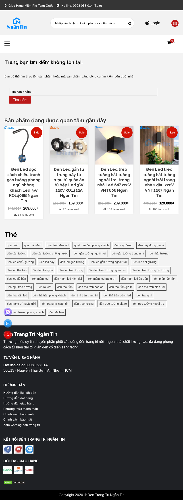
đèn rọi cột (44, 287)
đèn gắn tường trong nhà (128, 253)
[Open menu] (175, 23)
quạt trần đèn (32, 245)
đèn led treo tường (71, 270)
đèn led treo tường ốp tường (150, 270)
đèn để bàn (57, 312)
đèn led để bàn (16, 278)
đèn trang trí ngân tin (55, 303)
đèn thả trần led (17, 295)
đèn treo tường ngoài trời (149, 303)
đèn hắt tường (159, 253)
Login (154, 23)
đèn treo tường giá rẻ (113, 303)
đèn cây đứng (123, 245)
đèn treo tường (84, 303)
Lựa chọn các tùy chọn (69, 160)
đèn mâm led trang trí (101, 278)
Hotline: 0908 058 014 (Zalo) (81, 5)
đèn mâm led (40, 278)
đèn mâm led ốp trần (134, 278)
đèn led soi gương (144, 262)
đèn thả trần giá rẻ (121, 287)
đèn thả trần (65, 287)
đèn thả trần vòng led (117, 295)
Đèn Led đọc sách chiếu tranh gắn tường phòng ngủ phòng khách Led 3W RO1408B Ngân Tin (24, 185)
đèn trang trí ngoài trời (21, 303)
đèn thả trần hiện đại (151, 287)
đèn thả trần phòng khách (49, 295)
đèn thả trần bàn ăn (90, 287)
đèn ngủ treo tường (19, 287)
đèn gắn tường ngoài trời (90, 253)
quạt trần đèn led (58, 245)
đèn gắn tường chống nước (50, 253)
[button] (171, 42)
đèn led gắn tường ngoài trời (108, 262)
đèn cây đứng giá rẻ (151, 245)
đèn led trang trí (43, 270)
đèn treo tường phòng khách (25, 312)
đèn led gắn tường (72, 262)
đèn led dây (47, 262)
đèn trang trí (144, 295)
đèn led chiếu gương (20, 262)
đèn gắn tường (16, 253)
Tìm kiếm (20, 100)
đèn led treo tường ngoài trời (107, 270)
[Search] (130, 23)
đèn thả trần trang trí (84, 295)
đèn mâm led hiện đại (68, 278)
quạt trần (12, 245)
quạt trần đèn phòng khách (91, 245)
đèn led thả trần (17, 270)
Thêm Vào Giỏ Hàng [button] (26, 160)
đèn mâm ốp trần (164, 278)
